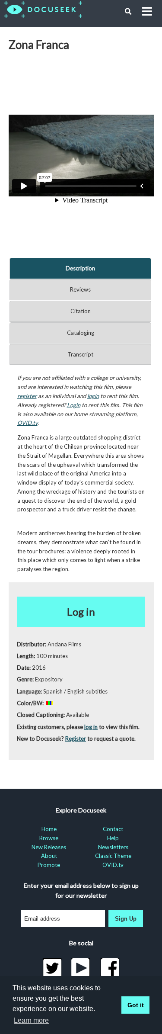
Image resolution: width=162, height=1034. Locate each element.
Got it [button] (135, 1005)
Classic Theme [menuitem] (113, 855)
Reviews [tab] (80, 289)
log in (91, 726)
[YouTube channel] (81, 968)
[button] (128, 11)
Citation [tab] (80, 311)
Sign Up (126, 918)
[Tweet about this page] (52, 968)
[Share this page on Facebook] (110, 968)
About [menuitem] (49, 855)
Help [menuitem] (113, 838)
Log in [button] (81, 611)
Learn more (31, 1020)
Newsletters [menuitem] (113, 847)
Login (73, 404)
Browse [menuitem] (48, 838)
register (27, 395)
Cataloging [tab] (80, 332)
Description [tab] (80, 268)
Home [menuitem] (49, 828)
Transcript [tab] (80, 354)
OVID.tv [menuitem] (113, 864)
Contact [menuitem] (113, 828)
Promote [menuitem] (49, 864)
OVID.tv (27, 422)
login (93, 395)
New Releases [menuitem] (49, 847)
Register (75, 738)
